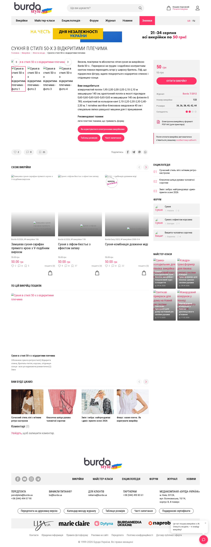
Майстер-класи (45, 20)
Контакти (33, 535)
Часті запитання (113, 138)
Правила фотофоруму (77, 535)
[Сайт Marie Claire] (74, 523)
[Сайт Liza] (44, 523)
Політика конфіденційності (140, 535)
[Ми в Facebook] (17, 479)
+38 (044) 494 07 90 (21, 498)
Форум (94, 20)
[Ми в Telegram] (38, 479)
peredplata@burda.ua (22, 495)
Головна (15, 53)
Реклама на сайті (99, 535)
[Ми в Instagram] (31, 479)
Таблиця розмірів (115, 510)
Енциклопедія (71, 20)
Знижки (147, 20)
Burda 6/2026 (64, 239)
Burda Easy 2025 (112, 239)
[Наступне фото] (68, 62)
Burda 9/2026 (17, 239)
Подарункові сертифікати (176, 510)
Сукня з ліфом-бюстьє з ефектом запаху (74, 246)
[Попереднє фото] (16, 62)
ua (188, 20)
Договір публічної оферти (169, 535)
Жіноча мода (39, 53)
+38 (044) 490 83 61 (133, 495)
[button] (146, 167)
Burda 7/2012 (190, 93)
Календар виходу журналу (81, 510)
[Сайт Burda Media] (130, 523)
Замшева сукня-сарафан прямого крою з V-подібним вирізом (30, 248)
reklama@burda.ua (97, 495)
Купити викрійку (177, 80)
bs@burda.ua (55, 495)
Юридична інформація (52, 535)
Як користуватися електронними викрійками (102, 129)
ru (194, 20)
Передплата (117, 535)
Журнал (111, 20)
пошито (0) (50, 266)
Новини (127, 20)
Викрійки (21, 20)
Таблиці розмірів (89, 138)
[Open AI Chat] (203, 539)
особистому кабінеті (186, 140)
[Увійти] (197, 8)
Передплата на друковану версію (39, 510)
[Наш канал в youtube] (24, 479)
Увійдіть (16, 433)
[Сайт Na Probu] (161, 523)
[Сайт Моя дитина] (103, 523)
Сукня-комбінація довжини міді (126, 244)
